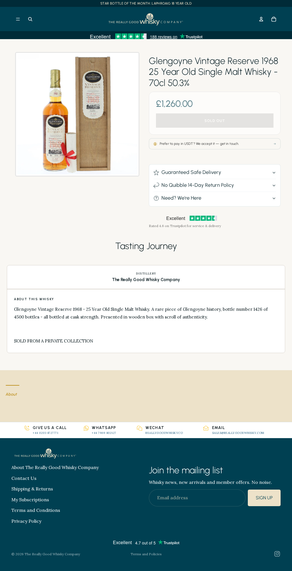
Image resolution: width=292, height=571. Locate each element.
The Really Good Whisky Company (52, 554)
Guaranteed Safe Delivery (191, 172)
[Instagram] (277, 553)
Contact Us (23, 478)
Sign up (264, 497)
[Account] (261, 19)
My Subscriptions (30, 499)
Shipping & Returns (32, 489)
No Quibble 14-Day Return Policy (197, 185)
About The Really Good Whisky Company (55, 467)
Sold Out (214, 121)
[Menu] (18, 19)
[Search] (30, 19)
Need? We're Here (181, 198)
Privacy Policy (26, 521)
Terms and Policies (146, 554)
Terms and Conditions (35, 510)
